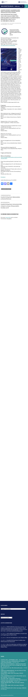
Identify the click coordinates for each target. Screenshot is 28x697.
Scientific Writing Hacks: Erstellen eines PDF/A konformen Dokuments (13, 641)
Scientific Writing (15, 11)
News (18, 10)
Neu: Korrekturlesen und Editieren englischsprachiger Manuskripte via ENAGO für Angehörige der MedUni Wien (14, 646)
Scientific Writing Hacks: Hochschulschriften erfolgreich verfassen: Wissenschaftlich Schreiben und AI (11, 205)
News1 (2, 11)
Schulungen (7, 11)
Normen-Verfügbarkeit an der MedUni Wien (17, 637)
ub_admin (12, 23)
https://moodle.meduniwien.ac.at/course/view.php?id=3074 (11, 158)
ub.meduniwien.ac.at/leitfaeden (8, 45)
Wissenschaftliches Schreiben (8, 12)
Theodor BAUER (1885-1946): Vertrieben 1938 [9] (12, 682)
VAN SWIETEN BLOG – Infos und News (11, 6)
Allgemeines (14, 10)
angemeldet (8, 217)
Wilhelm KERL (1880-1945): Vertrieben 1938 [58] (12, 685)
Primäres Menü (26, 6)
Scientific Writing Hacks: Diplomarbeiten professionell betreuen (10, 197)
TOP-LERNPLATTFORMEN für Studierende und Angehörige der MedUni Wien (14, 634)
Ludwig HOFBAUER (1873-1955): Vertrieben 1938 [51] (13, 688)
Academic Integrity (5, 10)
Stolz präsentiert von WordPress (7, 695)
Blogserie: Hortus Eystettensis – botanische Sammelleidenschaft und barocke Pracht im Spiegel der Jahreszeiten (13, 665)
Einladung (3, 177)
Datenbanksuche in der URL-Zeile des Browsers (12, 667)
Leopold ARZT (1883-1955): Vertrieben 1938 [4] (12, 673)
